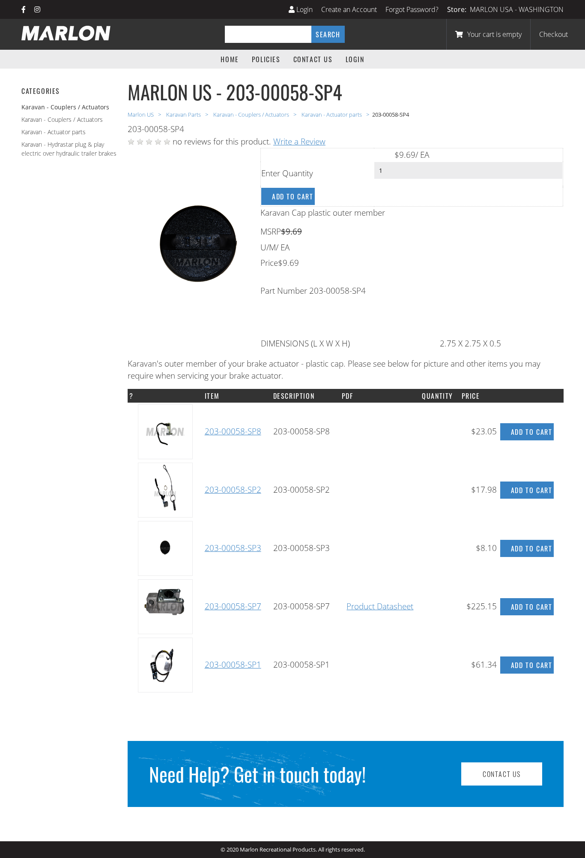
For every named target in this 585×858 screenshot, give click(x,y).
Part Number (283, 290)
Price (269, 262)
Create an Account (349, 9)
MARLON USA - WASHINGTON (517, 9)
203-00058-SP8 (233, 431)
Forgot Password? (412, 9)
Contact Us (313, 59)
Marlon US (141, 114)
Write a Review (299, 141)
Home (230, 59)
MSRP (270, 231)
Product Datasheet (379, 606)
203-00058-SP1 (233, 664)
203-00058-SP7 (233, 606)
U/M (268, 247)
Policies (266, 59)
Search (328, 34)
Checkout (553, 34)
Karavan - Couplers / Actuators (62, 119)
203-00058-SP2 (233, 489)
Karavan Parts (184, 114)
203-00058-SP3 (233, 548)
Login (304, 9)
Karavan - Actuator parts (53, 132)
